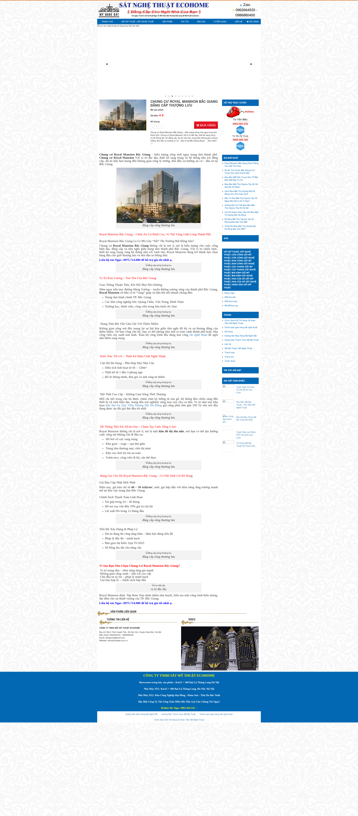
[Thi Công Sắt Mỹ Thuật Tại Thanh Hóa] (228, 446)
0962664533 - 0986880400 (246, 12)
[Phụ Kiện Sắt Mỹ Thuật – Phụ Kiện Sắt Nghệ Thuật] (228, 405)
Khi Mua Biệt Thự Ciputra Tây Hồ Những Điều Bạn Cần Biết (239, 220)
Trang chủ (107, 21)
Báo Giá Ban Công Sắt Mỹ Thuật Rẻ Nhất (246, 418)
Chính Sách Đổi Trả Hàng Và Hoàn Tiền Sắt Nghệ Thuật (240, 321)
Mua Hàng (207, 125)
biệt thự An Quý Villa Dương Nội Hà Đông (134, 405)
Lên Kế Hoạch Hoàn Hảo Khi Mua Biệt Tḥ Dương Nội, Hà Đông (241, 213)
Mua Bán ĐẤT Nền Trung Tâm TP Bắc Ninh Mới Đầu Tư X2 (241, 178)
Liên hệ (238, 21)
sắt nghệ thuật (198, 334)
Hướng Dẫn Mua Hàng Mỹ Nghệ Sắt (241, 335)
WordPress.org (231, 305)
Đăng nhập (229, 292)
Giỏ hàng (253, 21)
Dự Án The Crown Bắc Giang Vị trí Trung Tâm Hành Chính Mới (240, 171)
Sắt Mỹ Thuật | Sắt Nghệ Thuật (137, 21)
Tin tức (185, 21)
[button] (165, 96)
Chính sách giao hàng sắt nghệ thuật (241, 327)
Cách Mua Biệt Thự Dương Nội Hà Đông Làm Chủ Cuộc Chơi (240, 192)
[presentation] (107, 64)
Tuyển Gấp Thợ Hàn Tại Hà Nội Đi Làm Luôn (245, 390)
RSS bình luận (231, 301)
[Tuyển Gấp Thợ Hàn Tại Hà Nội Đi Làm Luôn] (228, 390)
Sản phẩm (167, 21)
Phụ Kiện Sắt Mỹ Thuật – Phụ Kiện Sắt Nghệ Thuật (245, 405)
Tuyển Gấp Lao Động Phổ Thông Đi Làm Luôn (245, 435)
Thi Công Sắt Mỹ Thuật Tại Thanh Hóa (245, 444)
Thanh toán (230, 352)
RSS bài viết (230, 297)
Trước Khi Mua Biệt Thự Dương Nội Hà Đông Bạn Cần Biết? (240, 227)
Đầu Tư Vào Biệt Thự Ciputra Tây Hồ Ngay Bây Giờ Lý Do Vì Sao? (241, 199)
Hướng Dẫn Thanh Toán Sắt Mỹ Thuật (242, 339)
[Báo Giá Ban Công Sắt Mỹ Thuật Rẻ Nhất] (228, 420)
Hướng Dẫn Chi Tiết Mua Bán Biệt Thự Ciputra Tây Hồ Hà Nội (240, 206)
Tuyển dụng (220, 21)
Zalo (246, 4)
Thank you (229, 356)
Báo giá (201, 21)
